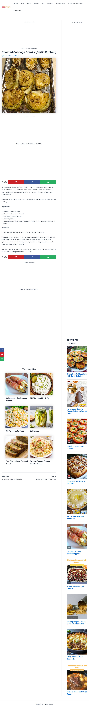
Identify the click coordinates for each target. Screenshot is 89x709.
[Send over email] (48, 182)
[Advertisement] (29, 35)
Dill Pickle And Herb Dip (39, 398)
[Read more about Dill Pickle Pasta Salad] (16, 417)
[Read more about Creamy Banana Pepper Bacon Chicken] (41, 447)
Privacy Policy (60, 3)
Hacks (36, 3)
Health (29, 3)
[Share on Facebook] (32, 182)
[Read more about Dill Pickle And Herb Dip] (41, 384)
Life (43, 3)
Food (22, 3)
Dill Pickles (34, 431)
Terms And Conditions (75, 3)
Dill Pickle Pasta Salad (14, 431)
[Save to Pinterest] (16, 182)
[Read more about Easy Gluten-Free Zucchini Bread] (16, 447)
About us (50, 3)
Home (16, 3)
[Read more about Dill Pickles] (41, 417)
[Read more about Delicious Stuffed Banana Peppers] (16, 384)
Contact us (17, 10)
